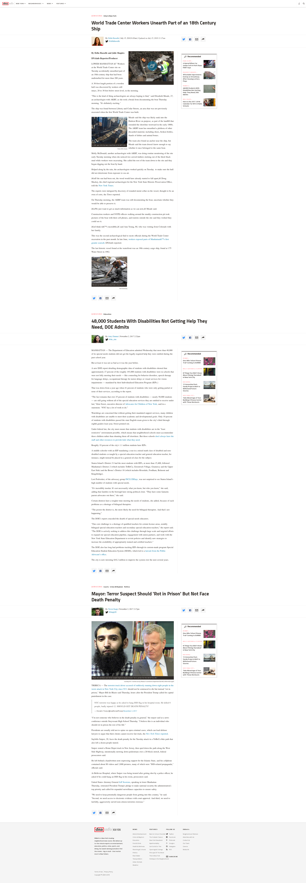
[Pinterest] (166, 840)
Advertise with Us (188, 837)
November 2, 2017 (130, 711)
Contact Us (186, 840)
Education (107, 314)
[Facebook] (167, 837)
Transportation (137, 859)
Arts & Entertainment (139, 834)
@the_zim (112, 339)
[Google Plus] (167, 843)
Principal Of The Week (156, 852)
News (49, 3)
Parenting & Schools (139, 849)
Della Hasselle (113, 38)
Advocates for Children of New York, (141, 403)
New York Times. (106, 185)
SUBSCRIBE (173, 856)
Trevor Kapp (113, 609)
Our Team (186, 843)
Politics (127, 587)
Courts (106, 587)
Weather (135, 865)
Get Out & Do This (155, 846)
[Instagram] (167, 846)
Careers (185, 846)
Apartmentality (154, 843)
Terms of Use (98, 872)
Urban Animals (137, 862)
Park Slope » (187, 61)
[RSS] (167, 849)
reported (157, 733)
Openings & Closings (156, 849)
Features (60, 3)
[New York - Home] (8, 3)
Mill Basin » (187, 99)
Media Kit (186, 849)
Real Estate (136, 856)
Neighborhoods (35, 3)
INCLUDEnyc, (132, 479)
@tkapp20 (112, 612)
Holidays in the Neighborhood (159, 859)
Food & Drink (137, 843)
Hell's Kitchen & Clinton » (192, 369)
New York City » (189, 395)
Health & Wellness (139, 846)
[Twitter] (167, 834)
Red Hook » (187, 382)
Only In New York (110, 16)
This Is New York (154, 856)
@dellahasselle (114, 41)
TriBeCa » (186, 86)
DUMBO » (186, 358)
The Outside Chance (156, 837)
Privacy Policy (108, 872)
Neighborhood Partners (190, 834)
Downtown (96, 16)
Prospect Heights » (190, 72)
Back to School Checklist (157, 834)
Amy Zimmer (113, 336)
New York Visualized (155, 840)
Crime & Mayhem (116, 587)
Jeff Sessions (124, 782)
